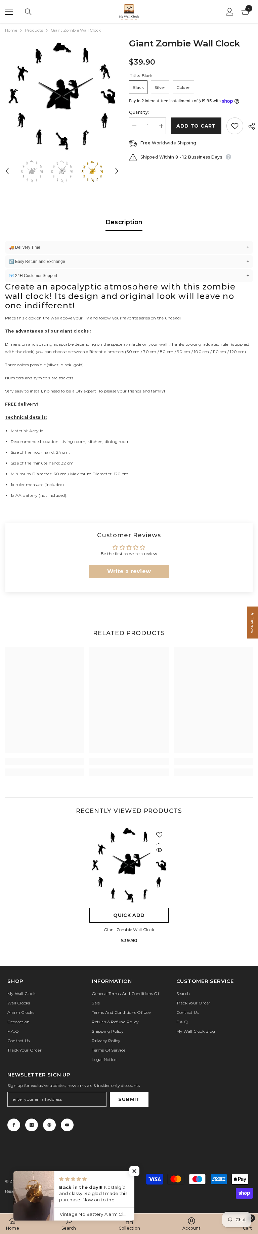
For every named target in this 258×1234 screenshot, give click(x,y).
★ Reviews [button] (252, 622)
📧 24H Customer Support (129, 275)
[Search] (28, 12)
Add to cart (196, 126)
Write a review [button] (129, 571)
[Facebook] (13, 1125)
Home (11, 30)
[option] (62, 95)
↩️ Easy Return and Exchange (129, 261)
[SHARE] (249, 126)
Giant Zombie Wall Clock (129, 929)
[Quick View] (159, 850)
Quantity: (139, 112)
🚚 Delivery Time (129, 247)
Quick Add (129, 915)
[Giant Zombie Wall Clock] (129, 864)
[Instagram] (31, 1125)
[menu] (9, 12)
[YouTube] (67, 1125)
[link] (44, 761)
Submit (129, 1099)
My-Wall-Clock (37, 1181)
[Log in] (229, 11)
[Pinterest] (49, 1125)
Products (34, 30)
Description (124, 222)
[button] (7, 171)
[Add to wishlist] (234, 125)
